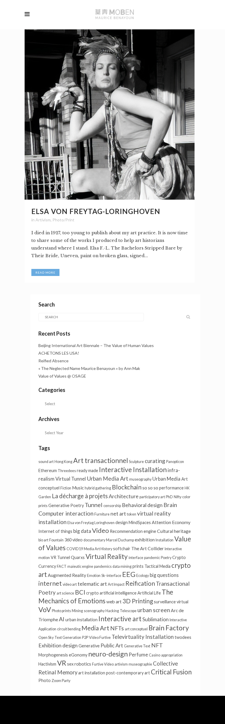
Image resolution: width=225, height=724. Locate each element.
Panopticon (175, 461)
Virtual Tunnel (70, 479)
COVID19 (75, 549)
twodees (183, 637)
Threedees (67, 471)
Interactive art (120, 618)
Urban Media (166, 479)
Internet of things (55, 531)
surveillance (165, 601)
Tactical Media (157, 566)
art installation (91, 672)
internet (50, 583)
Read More (45, 272)
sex (70, 663)
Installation (164, 540)
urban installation (81, 619)
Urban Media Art (107, 478)
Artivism (43, 219)
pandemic (152, 557)
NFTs (117, 628)
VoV (44, 609)
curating (155, 460)
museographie (140, 664)
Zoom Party (61, 680)
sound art (46, 461)
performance (171, 487)
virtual (182, 601)
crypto (92, 592)
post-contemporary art (128, 672)
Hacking (112, 611)
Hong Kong (63, 461)
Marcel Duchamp (120, 540)
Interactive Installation (133, 469)
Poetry (166, 557)
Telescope (128, 611)
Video (100, 530)
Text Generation (67, 637)
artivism (121, 664)
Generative (89, 645)
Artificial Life (149, 592)
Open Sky (46, 637)
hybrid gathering (98, 488)
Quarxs (78, 557)
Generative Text (137, 646)
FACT (62, 566)
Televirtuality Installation (143, 637)
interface (136, 557)
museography (140, 479)
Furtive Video (103, 664)
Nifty (177, 497)
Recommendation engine (133, 531)
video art (70, 584)
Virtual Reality (107, 556)
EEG (128, 574)
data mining (122, 566)
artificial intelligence (118, 592)
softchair (121, 548)
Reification (140, 583)
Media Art (95, 628)
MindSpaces (140, 522)
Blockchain (127, 487)
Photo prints (61, 611)
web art (114, 601)
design (121, 522)
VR (61, 663)
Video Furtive (100, 637)
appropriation (172, 655)
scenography (94, 611)
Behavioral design (142, 505)
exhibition (145, 539)
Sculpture (136, 461)
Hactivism (47, 663)
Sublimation (155, 619)
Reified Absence (53, 360)
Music (78, 487)
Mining (77, 611)
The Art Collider (147, 548)
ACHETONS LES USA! (58, 353)
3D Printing (137, 601)
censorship (112, 506)
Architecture (124, 496)
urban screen (153, 610)
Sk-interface (111, 575)
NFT (157, 645)
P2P (85, 637)
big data (82, 531)
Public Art (111, 645)
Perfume (138, 655)
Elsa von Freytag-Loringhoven (95, 211)
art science (65, 593)
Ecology (142, 575)
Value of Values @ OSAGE (62, 375)
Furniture (102, 514)
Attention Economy (171, 522)
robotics (82, 663)
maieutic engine (80, 566)
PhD (169, 497)
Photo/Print (63, 219)
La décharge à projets (80, 495)
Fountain (56, 540)
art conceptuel (136, 629)
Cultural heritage (174, 531)
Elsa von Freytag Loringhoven (91, 523)
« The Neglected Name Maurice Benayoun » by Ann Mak (89, 368)
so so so (150, 487)
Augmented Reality (67, 575)
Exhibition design (58, 645)
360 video (73, 539)
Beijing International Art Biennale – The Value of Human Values (96, 345)
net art (118, 513)
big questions (164, 575)
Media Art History (98, 549)
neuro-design (108, 654)
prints (138, 566)
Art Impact (116, 584)
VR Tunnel (60, 557)
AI (61, 619)
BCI (80, 592)
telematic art (92, 583)
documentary (94, 540)
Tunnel (94, 504)
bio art (43, 540)
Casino (154, 655)
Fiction (65, 488)
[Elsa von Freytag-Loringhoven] (110, 114)
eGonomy (78, 654)
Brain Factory (169, 628)
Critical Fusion (171, 672)
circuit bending (69, 629)
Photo (44, 680)
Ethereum (47, 470)
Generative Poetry (66, 505)
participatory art (152, 497)
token (131, 514)
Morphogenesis (53, 654)
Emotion (93, 575)
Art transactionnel (100, 460)
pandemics (103, 566)
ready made (87, 470)
